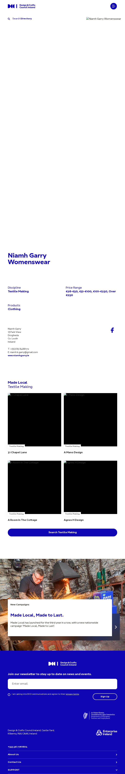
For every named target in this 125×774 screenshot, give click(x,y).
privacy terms (72, 694)
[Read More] (116, 627)
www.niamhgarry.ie (18, 355)
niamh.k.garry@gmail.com (24, 352)
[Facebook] (112, 330)
